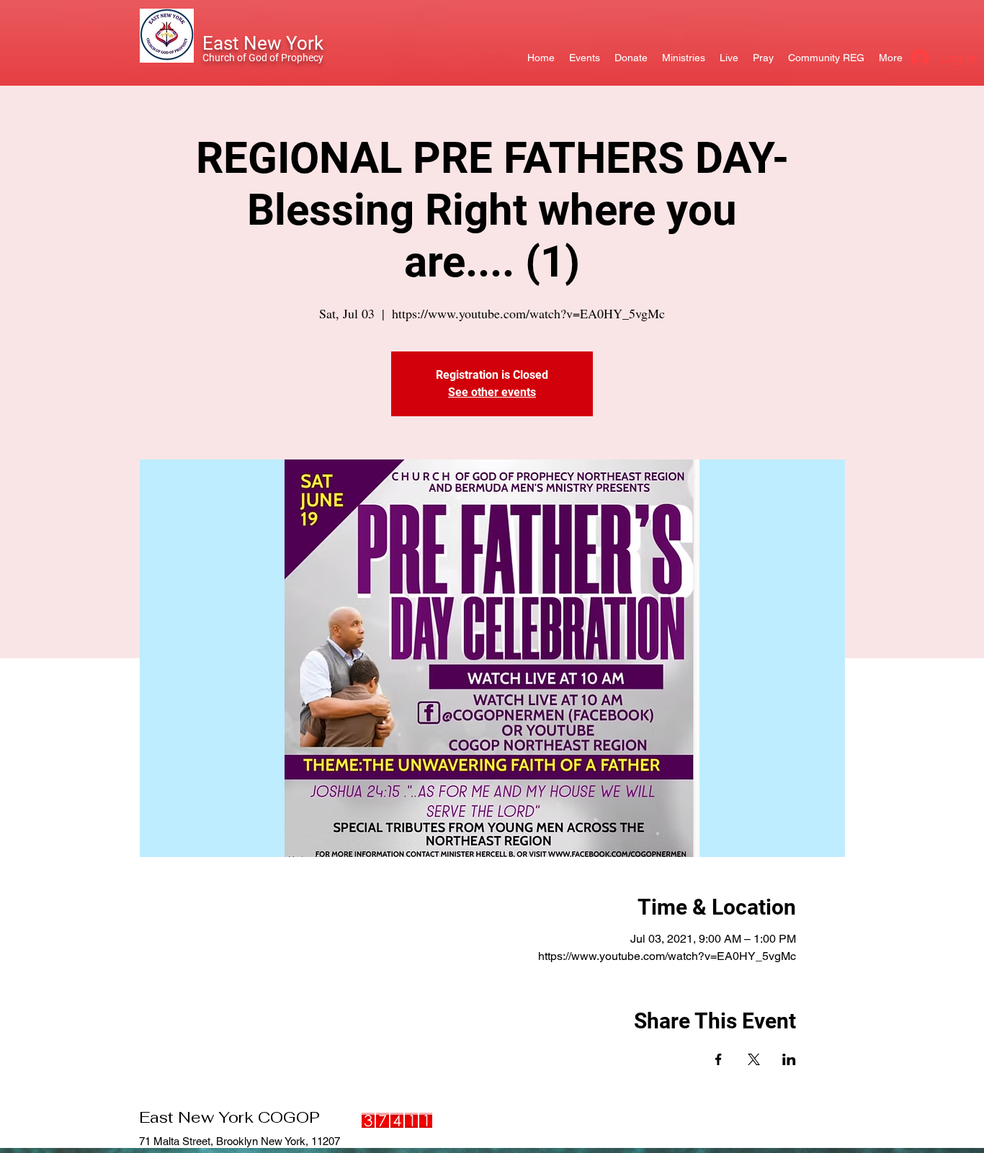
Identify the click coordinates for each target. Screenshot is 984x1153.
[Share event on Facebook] (718, 1059)
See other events (492, 392)
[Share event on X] (754, 1059)
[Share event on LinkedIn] (789, 1059)
